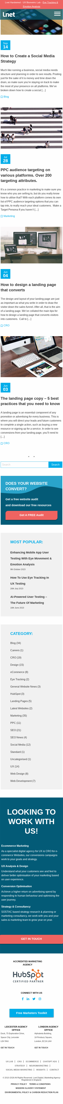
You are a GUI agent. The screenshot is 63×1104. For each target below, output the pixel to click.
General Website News (23, 686)
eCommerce (17, 672)
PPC (13, 723)
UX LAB (9, 1061)
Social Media (17, 744)
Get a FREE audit (32, 515)
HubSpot (15, 694)
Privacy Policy (19, 1084)
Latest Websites (19, 708)
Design (14, 664)
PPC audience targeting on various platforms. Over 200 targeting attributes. (26, 175)
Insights (40, 1070)
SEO (13, 730)
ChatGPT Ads (50, 1061)
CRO (6, 325)
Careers (15, 650)
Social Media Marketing (19, 1070)
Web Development (21, 781)
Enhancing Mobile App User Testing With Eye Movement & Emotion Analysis (31, 558)
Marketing (9, 216)
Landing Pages (19, 701)
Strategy (20, 1066)
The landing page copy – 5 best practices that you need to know (30, 401)
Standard (15, 752)
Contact (54, 1070)
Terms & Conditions (40, 1084)
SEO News (16, 737)
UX (12, 766)
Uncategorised (18, 759)
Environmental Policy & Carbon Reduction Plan (31, 1092)
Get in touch (7, 1048)
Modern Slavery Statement (31, 1088)
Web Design (17, 773)
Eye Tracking (17, 679)
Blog (6, 96)
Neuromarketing (38, 1066)
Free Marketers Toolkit (31, 1013)
